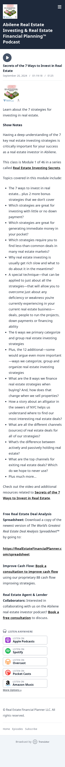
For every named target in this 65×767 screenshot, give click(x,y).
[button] (7, 57)
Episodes (17, 729)
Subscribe (31, 729)
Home (6, 729)
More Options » (12, 690)
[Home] (10, 11)
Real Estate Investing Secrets (36, 168)
